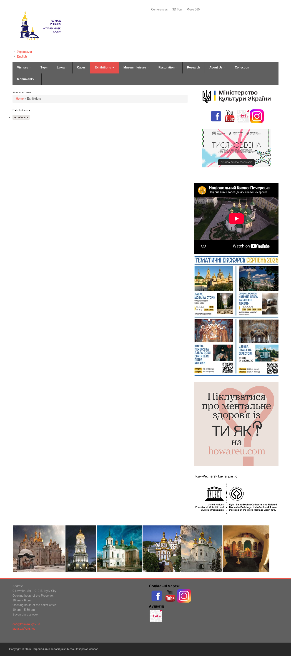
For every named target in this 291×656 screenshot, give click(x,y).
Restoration (167, 67)
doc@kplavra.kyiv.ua (26, 624)
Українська (24, 51)
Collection (242, 67)
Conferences (159, 9)
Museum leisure (135, 67)
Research (193, 67)
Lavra (61, 67)
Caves (81, 67)
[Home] (40, 46)
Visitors (23, 67)
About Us (216, 67)
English (22, 56)
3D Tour (177, 9)
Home (20, 98)
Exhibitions (103, 67)
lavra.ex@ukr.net (24, 628)
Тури (44, 67)
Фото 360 (193, 9)
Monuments (26, 79)
